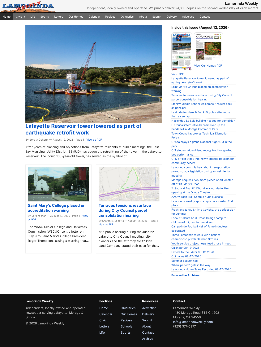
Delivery (172, 16)
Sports (44, 16)
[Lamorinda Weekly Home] (28, 6)
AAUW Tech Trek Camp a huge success (197, 196)
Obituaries (127, 16)
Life (32, 16)
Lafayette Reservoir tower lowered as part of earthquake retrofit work (83, 129)
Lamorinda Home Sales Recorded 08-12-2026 (201, 269)
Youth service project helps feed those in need (201, 243)
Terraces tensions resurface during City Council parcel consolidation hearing (125, 210)
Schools (126, 326)
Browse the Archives (185, 275)
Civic (20, 16)
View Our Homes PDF (208, 65)
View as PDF (94, 139)
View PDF (177, 74)
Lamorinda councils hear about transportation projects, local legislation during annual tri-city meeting (200, 171)
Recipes (110, 16)
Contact (205, 16)
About (143, 16)
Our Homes (76, 16)
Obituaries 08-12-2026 (186, 256)
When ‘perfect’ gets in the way (190, 265)
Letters (58, 16)
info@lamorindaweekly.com (193, 322)
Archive (147, 338)
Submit (156, 16)
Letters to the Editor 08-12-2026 (192, 252)
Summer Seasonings (184, 260)
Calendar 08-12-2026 (185, 247)
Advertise (188, 16)
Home (7, 16)
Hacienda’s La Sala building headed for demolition (203, 120)
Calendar (94, 16)
